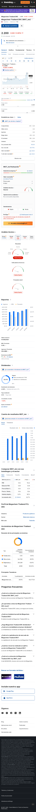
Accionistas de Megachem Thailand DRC (16, 527)
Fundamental (20, 50)
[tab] (4, 237)
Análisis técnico (7, 232)
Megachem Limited (7, 579)
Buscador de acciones (15, 6)
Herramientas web (6, 732)
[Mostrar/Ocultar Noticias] (11, 58)
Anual (3, 422)
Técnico (29, 50)
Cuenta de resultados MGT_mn (14, 414)
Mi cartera (4, 728)
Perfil (9, 54)
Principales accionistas (18, 54)
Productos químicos (29, 513)
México (26, 6)
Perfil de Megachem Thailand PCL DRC (15, 505)
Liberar (19, 497)
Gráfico (11, 50)
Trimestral (10, 422)
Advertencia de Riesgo (7, 801)
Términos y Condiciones (7, 790)
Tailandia (32, 520)
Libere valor (30, 100)
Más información (10, 42)
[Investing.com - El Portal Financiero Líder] (9, 2)
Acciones (4, 6)
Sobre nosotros (23, 721)
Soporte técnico (23, 728)
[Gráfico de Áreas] (5, 58)
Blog (2, 721)
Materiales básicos (29, 517)
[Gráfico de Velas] (3, 58)
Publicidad (22, 725)
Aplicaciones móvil (6, 725)
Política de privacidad (6, 795)
